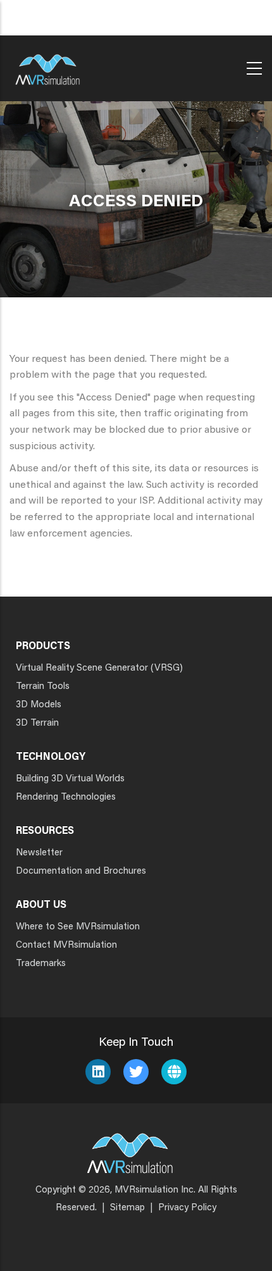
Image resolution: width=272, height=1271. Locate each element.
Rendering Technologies (66, 797)
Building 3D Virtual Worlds (70, 779)
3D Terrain (37, 723)
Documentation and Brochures (81, 871)
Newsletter (39, 853)
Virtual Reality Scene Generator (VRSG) (99, 668)
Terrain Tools (43, 686)
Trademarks (41, 964)
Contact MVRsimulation (66, 945)
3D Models (38, 705)
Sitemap (127, 1208)
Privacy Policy (187, 1208)
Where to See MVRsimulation (78, 927)
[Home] (47, 65)
